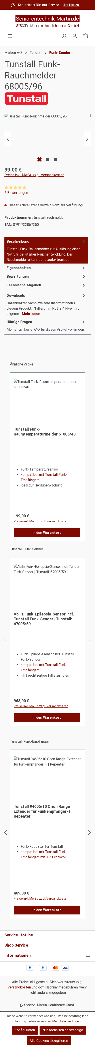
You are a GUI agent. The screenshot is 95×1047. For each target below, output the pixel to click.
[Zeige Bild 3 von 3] (55, 159)
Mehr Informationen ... (67, 1021)
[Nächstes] (87, 138)
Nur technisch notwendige (62, 1030)
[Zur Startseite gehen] (47, 21)
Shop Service (16, 945)
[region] (47, 139)
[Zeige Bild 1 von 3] (39, 159)
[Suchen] (64, 35)
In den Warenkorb (46, 533)
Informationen (17, 955)
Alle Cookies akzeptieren (49, 1041)
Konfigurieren (25, 1030)
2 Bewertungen (16, 193)
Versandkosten (19, 987)
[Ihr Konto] (74, 35)
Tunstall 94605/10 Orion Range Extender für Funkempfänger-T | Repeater (43, 811)
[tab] (46, 250)
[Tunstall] (47, 98)
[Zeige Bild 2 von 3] (47, 159)
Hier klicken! (71, 5)
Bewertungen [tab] (18, 276)
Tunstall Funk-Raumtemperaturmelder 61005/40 (45, 431)
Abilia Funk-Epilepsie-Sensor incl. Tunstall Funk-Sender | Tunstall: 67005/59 (44, 619)
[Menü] (9, 35)
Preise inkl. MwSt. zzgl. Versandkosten (34, 175)
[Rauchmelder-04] (47, 139)
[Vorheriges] (7, 138)
